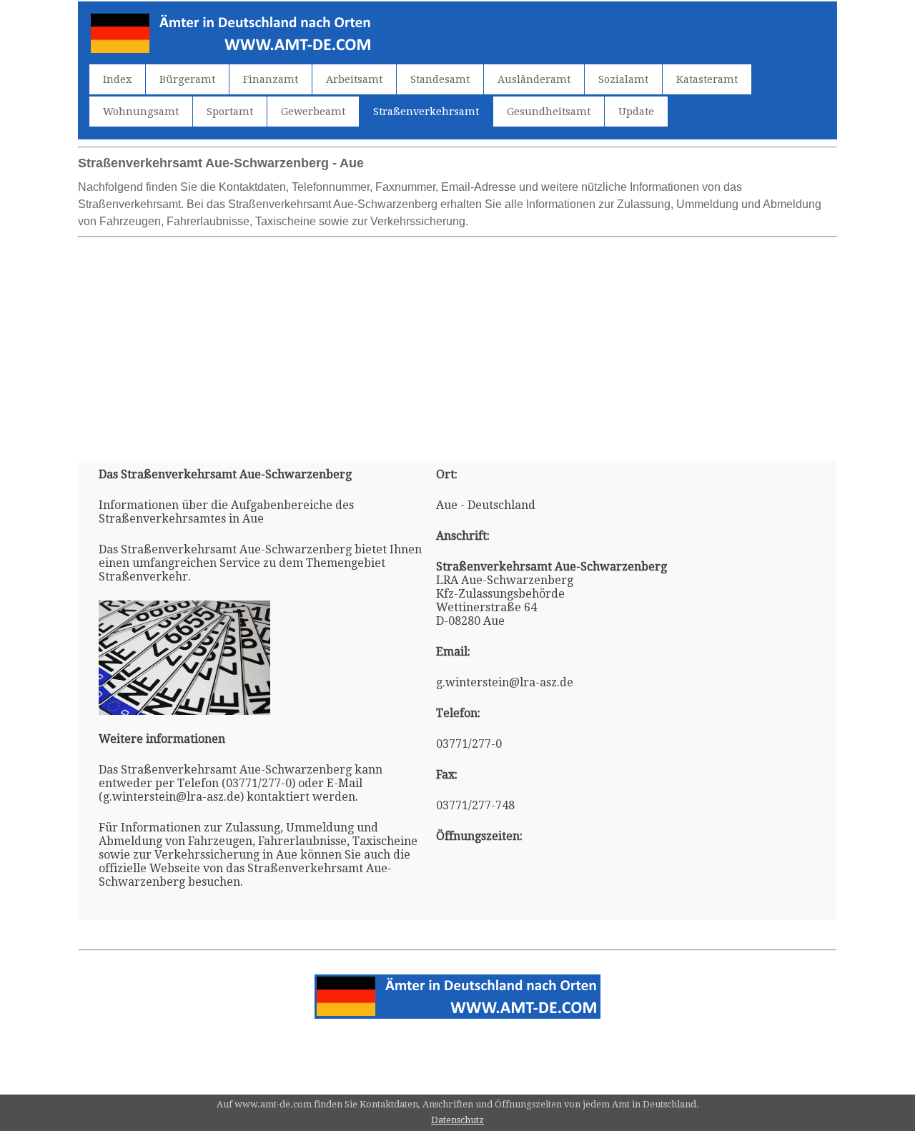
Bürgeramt (187, 79)
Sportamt (230, 111)
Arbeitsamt (354, 79)
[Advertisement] (457, 343)
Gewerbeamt (313, 111)
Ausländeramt (534, 79)
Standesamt (440, 79)
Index (117, 79)
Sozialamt (623, 79)
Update (636, 111)
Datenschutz (457, 1120)
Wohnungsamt (141, 111)
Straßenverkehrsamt (426, 111)
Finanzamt (270, 79)
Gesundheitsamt (548, 111)
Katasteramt (707, 79)
